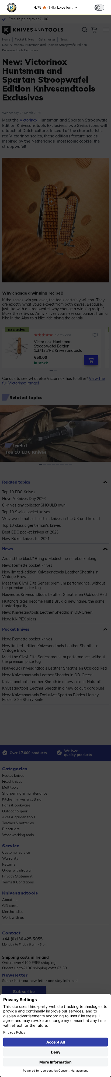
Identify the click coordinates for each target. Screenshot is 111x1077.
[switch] (99, 8)
